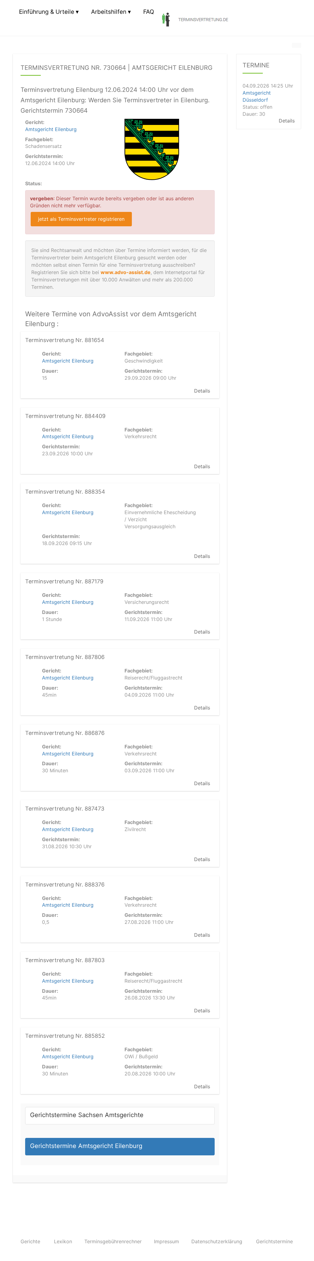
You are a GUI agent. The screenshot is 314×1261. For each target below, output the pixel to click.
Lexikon (63, 1241)
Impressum (166, 1241)
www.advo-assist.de (126, 272)
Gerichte (30, 1241)
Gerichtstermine (274, 1241)
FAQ (148, 11)
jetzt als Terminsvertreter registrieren (81, 219)
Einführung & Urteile (46, 11)
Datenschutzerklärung (216, 1241)
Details (202, 390)
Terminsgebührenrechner (113, 1241)
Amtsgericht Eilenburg (51, 129)
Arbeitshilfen (108, 11)
